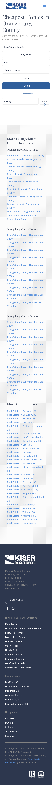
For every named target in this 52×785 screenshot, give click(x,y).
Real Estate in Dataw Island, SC (24, 433)
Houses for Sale (13, 641)
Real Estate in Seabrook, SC (22, 504)
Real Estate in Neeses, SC (21, 474)
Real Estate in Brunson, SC (21, 422)
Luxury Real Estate (15, 637)
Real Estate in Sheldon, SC (21, 508)
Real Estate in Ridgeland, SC (22, 493)
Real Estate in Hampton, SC (22, 456)
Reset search (27, 94)
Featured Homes (14, 632)
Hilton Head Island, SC (17, 686)
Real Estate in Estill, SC (19, 444)
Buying (9, 722)
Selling (9, 727)
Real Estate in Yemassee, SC (22, 523)
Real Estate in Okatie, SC (20, 478)
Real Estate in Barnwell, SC (21, 411)
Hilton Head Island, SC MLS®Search (24, 628)
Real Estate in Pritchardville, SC (24, 489)
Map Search (11, 624)
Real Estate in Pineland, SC (21, 482)
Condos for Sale (13, 654)
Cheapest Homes (14, 659)
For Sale (9, 718)
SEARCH (26, 86)
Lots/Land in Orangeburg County (25, 211)
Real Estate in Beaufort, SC (21, 414)
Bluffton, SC (11, 682)
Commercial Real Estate (18, 667)
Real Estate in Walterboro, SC (23, 519)
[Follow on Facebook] (7, 608)
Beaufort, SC (12, 690)
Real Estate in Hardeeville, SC (23, 463)
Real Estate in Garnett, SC (21, 452)
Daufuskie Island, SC (16, 704)
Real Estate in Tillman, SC (21, 512)
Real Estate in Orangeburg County (25, 155)
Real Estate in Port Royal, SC (22, 485)
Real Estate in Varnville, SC (21, 515)
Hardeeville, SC (13, 695)
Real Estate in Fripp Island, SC (23, 448)
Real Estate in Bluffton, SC (21, 418)
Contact (9, 736)
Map (44, 101)
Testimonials (12, 731)
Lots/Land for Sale (15, 663)
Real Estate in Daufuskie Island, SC (26, 437)
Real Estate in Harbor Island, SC (24, 459)
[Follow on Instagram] (13, 608)
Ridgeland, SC (13, 699)
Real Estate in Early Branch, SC (24, 441)
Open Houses (12, 645)
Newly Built (11, 650)
